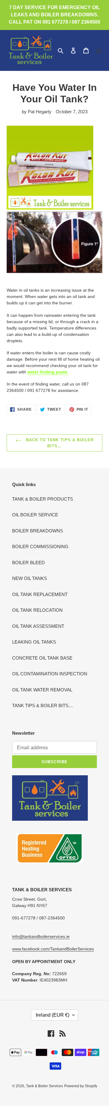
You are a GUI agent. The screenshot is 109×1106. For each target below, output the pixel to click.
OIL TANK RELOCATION (37, 610)
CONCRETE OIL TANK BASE (42, 658)
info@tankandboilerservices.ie (41, 936)
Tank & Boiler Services (44, 1086)
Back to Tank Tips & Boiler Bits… (59, 443)
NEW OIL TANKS (29, 578)
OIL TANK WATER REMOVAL (42, 689)
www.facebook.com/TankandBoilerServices (53, 948)
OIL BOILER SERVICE (35, 514)
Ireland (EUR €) (52, 1015)
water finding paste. (47, 371)
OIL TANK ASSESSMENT (38, 626)
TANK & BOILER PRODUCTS (42, 499)
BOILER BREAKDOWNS (37, 530)
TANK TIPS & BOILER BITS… (42, 705)
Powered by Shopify (80, 1086)
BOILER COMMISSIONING (40, 546)
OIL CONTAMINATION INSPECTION (49, 673)
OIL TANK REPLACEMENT (40, 594)
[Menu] (98, 50)
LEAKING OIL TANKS (34, 641)
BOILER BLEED (28, 562)
